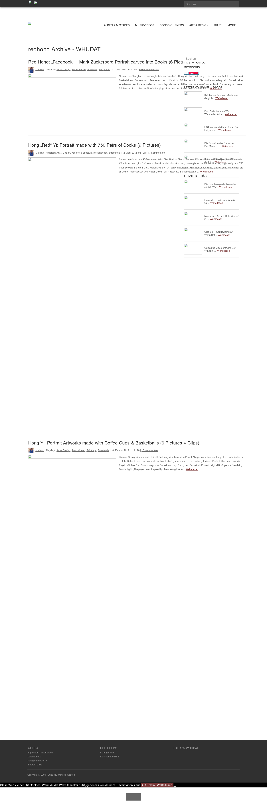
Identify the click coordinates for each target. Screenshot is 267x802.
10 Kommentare (149, 450)
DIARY (218, 25)
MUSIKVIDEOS (144, 25)
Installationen (79, 69)
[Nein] (174, 786)
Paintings (91, 450)
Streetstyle (114, 152)
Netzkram (92, 69)
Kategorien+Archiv (37, 760)
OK (144, 785)
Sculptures (104, 69)
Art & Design (63, 69)
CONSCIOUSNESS (172, 25)
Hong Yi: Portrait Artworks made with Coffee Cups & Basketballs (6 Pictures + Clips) (113, 442)
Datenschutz (34, 756)
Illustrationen (78, 450)
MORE (232, 25)
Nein (152, 785)
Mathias (39, 69)
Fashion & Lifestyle (82, 152)
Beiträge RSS (107, 752)
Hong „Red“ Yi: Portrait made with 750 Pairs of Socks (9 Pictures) (94, 144)
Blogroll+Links (34, 764)
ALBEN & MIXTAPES (117, 25)
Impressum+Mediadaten (40, 752)
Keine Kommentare (149, 69)
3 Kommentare (157, 152)
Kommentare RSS (109, 756)
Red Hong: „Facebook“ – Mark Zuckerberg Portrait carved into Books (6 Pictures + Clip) (116, 61)
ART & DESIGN (199, 25)
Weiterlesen (192, 469)
